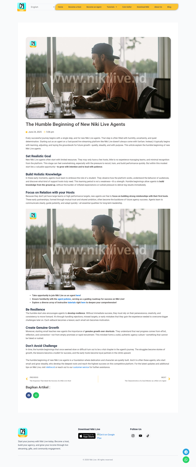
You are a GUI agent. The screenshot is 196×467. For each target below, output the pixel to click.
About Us (158, 7)
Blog (169, 7)
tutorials (72, 302)
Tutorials (110, 7)
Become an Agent (94, 7)
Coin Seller (127, 7)
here (78, 295)
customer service (81, 367)
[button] (29, 395)
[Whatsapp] (186, 459)
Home (60, 7)
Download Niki (143, 7)
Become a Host (74, 7)
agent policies (64, 299)
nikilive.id (50, 367)
